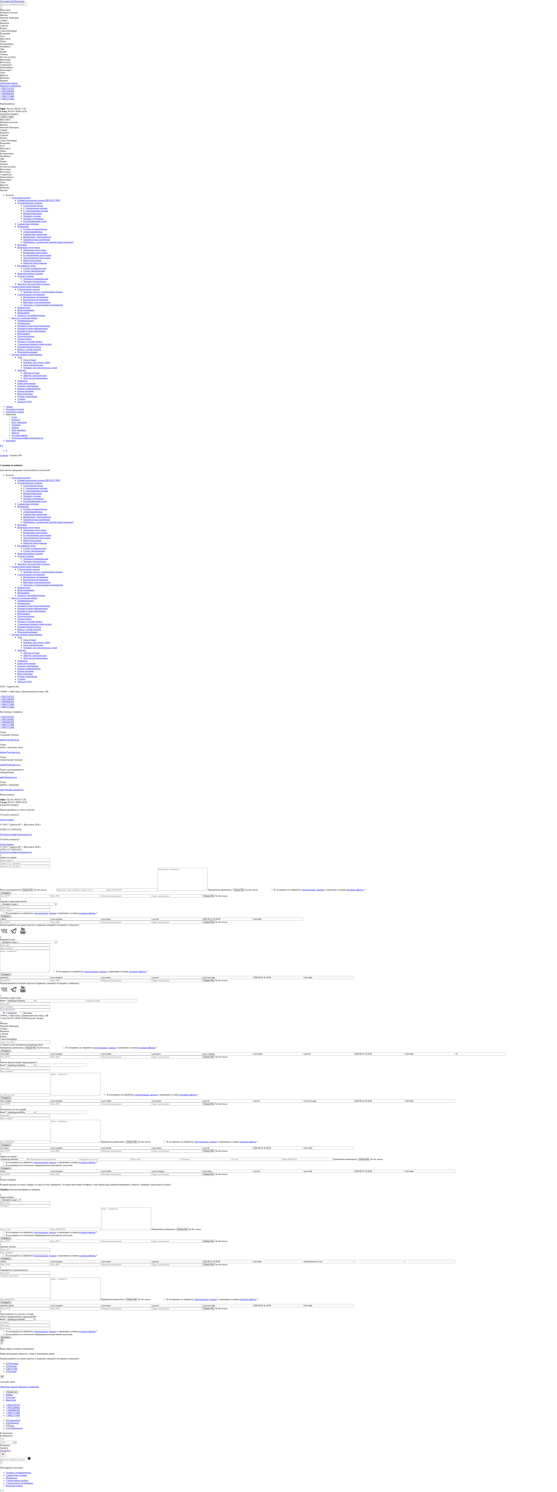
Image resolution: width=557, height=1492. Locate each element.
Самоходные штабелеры (35, 234)
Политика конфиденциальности (27, 438)
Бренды (15, 432)
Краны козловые (25, 391)
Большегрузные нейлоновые (31, 331)
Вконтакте (11, 1400)
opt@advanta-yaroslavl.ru (12, 789)
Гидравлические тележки (29, 203)
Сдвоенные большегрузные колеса (34, 344)
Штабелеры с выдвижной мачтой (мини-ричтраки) (48, 242)
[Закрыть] (2, 1340)
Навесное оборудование (35, 263)
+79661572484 (7, 99)
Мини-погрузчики (32, 260)
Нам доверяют (19, 430)
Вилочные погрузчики (28, 247)
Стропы (21, 399)
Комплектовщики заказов (30, 273)
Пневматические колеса (29, 347)
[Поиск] (1, 7)
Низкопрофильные (32, 213)
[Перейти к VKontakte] (12, 1363)
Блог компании (19, 422)
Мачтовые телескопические (36, 302)
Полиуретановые (25, 336)
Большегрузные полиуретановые (33, 326)
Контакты (11, 440)
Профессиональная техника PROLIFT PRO (38, 200)
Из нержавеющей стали (35, 221)
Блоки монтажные (26, 383)
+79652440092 (7, 91)
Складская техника (21, 198)
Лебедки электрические (35, 375)
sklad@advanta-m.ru (9, 740)
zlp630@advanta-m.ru (10, 765)
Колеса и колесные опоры (24, 318)
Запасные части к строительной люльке (43, 292)
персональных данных (313, 890)
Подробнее (5, 1450)
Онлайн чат (12, 1392)
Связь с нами (7, 117)
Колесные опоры (14, 1485)
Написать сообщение (28, 1387)
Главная (4, 455)
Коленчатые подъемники (35, 299)
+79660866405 (7, 93)
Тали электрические (33, 365)
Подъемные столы (26, 265)
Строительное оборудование (26, 286)
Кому (3, 1000)
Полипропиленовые (27, 352)
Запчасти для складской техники (33, 284)
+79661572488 (7, 96)
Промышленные (25, 320)
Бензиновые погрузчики (35, 252)
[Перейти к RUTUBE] (12, 1369)
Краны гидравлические (29, 388)
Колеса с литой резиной (29, 349)
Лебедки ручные (31, 373)
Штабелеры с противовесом (37, 237)
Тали (19, 357)
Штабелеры (23, 226)
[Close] (2, 1376)
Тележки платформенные (35, 279)
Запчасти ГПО (24, 401)
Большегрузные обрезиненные (32, 328)
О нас (14, 417)
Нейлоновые (23, 333)
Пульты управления (27, 396)
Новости (16, 419)
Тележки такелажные (27, 386)
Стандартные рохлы (33, 205)
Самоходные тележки (28, 224)
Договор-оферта (20, 435)
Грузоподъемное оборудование (27, 354)
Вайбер (9, 1395)
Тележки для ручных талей (36, 362)
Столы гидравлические (34, 268)
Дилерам (16, 425)
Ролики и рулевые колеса (29, 341)
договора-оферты (354, 890)
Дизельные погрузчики (34, 250)
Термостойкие (24, 339)
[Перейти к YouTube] (11, 1371)
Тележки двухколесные (34, 281)
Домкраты (22, 380)
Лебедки (21, 370)
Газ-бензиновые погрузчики (37, 255)
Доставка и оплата (15, 409)
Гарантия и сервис (15, 412)
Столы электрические (34, 271)
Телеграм (10, 1397)
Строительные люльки (28, 289)
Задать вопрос (7, 819)
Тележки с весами (32, 216)
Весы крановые (25, 394)
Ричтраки (22, 245)
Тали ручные (29, 360)
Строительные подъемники (31, 294)
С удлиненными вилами (35, 208)
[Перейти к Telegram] (11, 1366)
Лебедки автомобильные (35, 378)
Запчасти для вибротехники (31, 315)
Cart (14, 1428)
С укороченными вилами (35, 211)
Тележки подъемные (33, 218)
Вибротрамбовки (25, 310)
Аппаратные (23, 323)
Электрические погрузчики (36, 258)
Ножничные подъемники (35, 297)
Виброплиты (23, 307)
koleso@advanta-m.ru (10, 752)
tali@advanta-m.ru (8, 777)
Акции (9, 406)
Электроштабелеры (32, 231)
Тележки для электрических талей (40, 367)
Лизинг (15, 427)
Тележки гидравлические (18, 1472)
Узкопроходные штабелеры (36, 239)
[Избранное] (12, 1423)
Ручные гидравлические (35, 229)
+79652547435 (7, 88)
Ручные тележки (25, 276)
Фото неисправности (10, 890)
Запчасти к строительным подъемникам (43, 305)
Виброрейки (23, 313)
